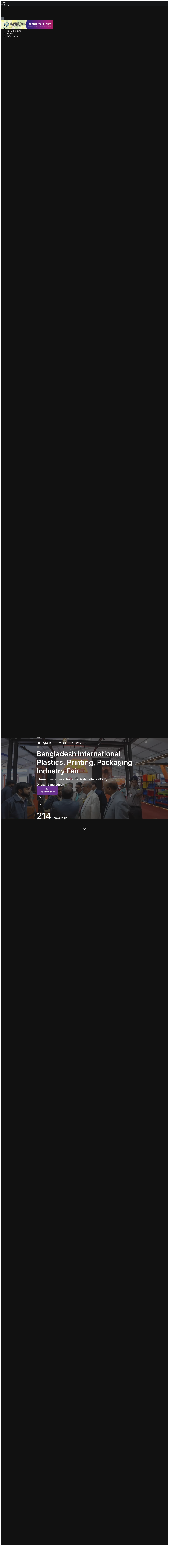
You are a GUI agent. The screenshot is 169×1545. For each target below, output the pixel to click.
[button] (13, 28)
